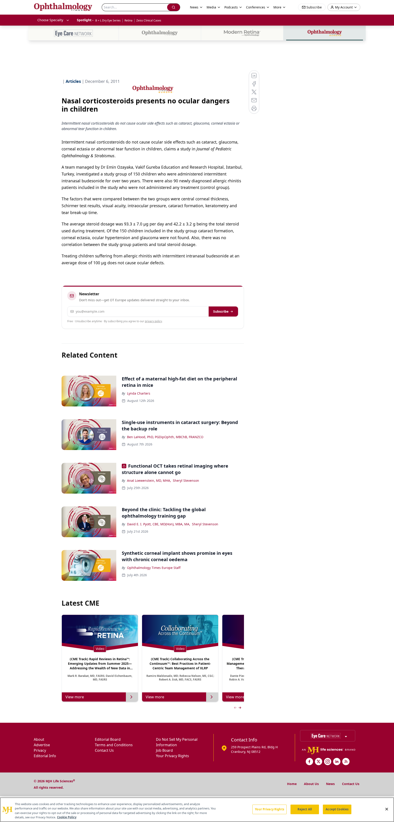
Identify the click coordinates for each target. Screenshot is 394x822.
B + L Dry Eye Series (108, 20)
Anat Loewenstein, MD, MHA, (149, 480)
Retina (128, 20)
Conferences (255, 7)
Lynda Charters (138, 393)
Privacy (40, 750)
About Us (311, 784)
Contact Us (104, 750)
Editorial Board (108, 739)
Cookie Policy (66, 817)
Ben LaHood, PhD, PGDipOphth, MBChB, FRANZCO (165, 437)
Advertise (42, 744)
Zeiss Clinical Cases (148, 20)
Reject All (305, 809)
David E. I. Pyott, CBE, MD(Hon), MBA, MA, (158, 524)
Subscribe (220, 311)
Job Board (164, 750)
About (39, 739)
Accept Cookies (337, 809)
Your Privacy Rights (172, 755)
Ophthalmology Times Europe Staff (154, 567)
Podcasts (231, 7)
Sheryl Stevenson (186, 480)
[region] (197, 809)
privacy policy (153, 321)
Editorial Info (45, 755)
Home (292, 784)
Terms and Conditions (114, 744)
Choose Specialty (50, 20)
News (330, 784)
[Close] (387, 809)
